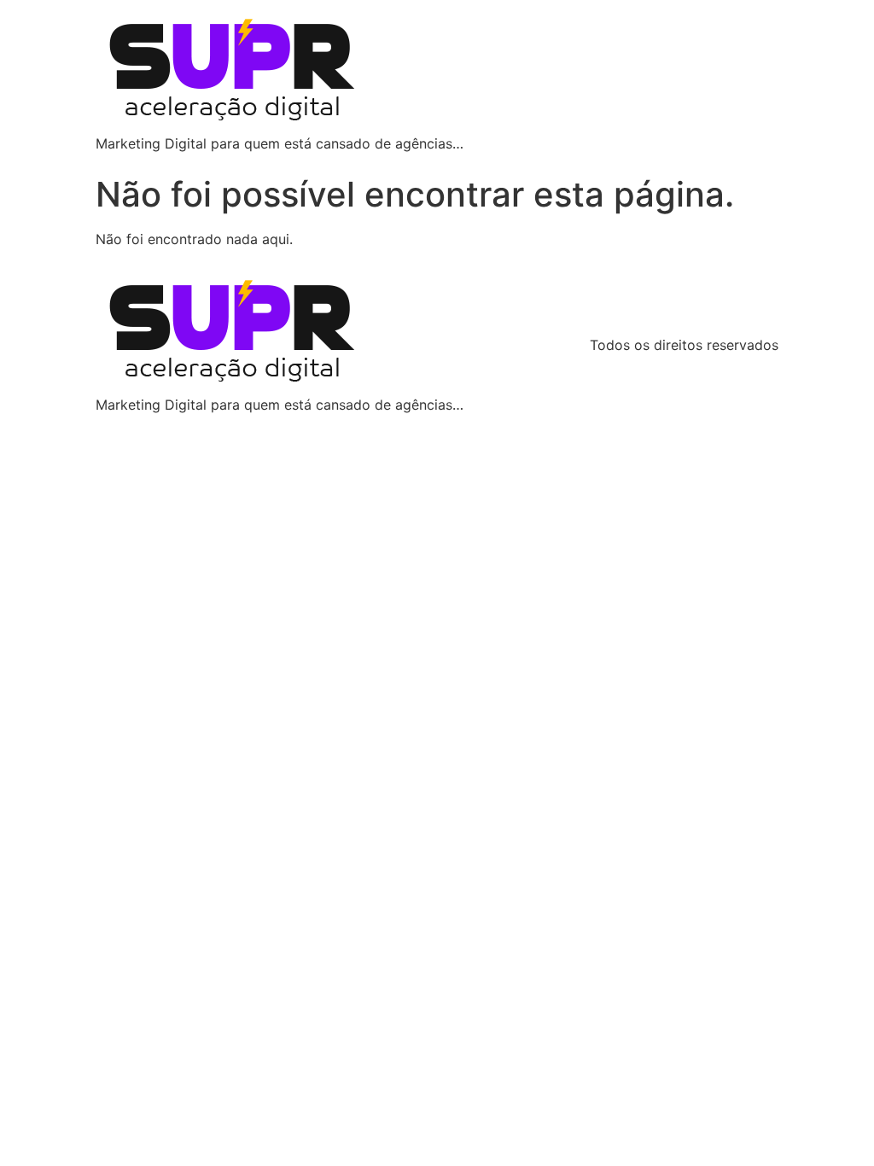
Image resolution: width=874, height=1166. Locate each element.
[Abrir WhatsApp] (831, 1123)
